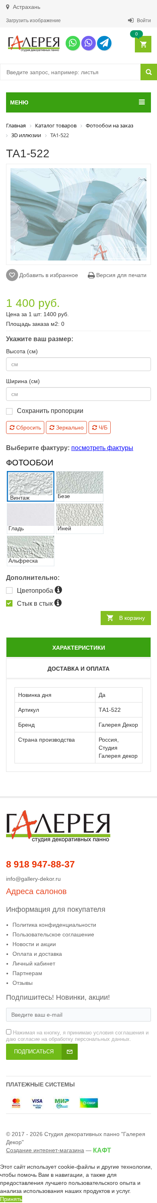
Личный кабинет (33, 963)
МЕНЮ (19, 102)
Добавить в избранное (48, 275)
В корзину (132, 618)
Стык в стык (35, 603)
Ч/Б (102, 427)
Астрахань (25, 7)
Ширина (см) (23, 381)
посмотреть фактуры (102, 447)
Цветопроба (36, 590)
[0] (142, 44)
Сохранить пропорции (50, 410)
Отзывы (22, 983)
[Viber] (88, 43)
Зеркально (69, 427)
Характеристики (78, 647)
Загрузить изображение (33, 20)
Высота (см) (22, 351)
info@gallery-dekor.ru (33, 879)
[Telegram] (104, 43)
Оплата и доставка (37, 954)
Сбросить (27, 427)
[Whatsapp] (73, 43)
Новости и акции (34, 944)
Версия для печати (121, 275)
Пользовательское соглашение (53, 934)
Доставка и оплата (78, 668)
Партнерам (27, 973)
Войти (143, 20)
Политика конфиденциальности (54, 925)
